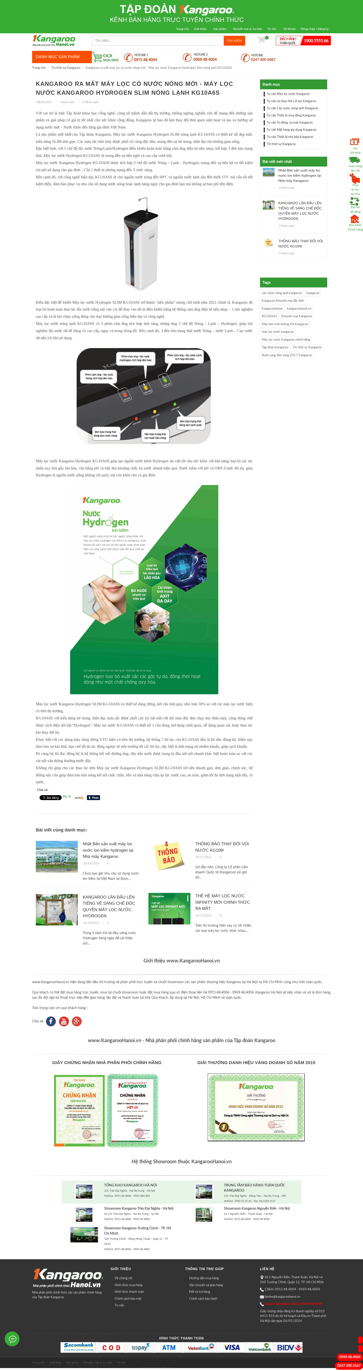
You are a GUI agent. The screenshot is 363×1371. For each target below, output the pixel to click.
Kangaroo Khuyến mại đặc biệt (283, 300)
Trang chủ (182, 28)
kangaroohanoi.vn (299, 308)
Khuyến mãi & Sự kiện (247, 28)
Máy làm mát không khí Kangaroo (285, 324)
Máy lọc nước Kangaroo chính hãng (286, 339)
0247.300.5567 (349, 1366)
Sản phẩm (219, 28)
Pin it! (67, 797)
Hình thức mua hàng (128, 1285)
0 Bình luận (90, 102)
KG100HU (269, 316)
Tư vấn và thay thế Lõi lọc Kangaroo (291, 101)
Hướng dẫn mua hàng (204, 1278)
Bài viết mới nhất (277, 161)
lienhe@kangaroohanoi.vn (282, 1296)
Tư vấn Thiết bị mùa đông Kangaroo (291, 115)
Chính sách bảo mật (128, 1298)
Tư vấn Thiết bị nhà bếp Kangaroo (290, 137)
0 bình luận (287, 187)
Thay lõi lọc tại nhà (355, 189)
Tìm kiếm (234, 40)
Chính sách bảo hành (203, 1298)
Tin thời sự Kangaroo (65, 68)
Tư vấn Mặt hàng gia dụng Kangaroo (291, 129)
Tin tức (272, 28)
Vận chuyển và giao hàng (206, 1285)
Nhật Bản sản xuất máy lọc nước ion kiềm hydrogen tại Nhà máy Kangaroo (108, 850)
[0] (261, 41)
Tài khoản (289, 28)
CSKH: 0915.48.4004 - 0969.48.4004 (292, 1289)
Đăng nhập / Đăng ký (314, 28)
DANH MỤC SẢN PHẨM (58, 57)
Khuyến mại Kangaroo (297, 316)
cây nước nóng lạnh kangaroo (282, 293)
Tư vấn (119, 1305)
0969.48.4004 (350, 1357)
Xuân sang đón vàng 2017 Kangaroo (287, 355)
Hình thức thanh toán (129, 1292)
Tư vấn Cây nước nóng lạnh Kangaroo (292, 108)
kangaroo (312, 293)
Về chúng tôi (123, 1278)
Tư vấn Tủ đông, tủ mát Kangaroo (290, 122)
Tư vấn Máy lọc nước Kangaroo (288, 94)
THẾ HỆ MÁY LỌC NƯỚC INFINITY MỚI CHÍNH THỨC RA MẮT (222, 902)
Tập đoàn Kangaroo (275, 347)
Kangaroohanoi (272, 308)
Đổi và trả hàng (199, 1292)
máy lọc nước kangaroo (278, 332)
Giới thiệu (200, 28)
